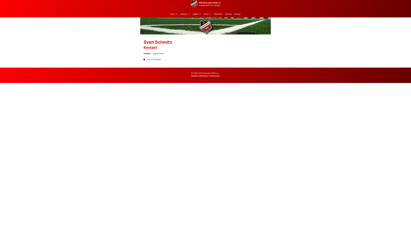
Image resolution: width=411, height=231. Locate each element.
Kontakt (237, 14)
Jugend (195, 14)
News (172, 14)
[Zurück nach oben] (407, 227)
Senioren (183, 14)
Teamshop (218, 14)
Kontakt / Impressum (199, 76)
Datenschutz (215, 76)
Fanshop (228, 14)
